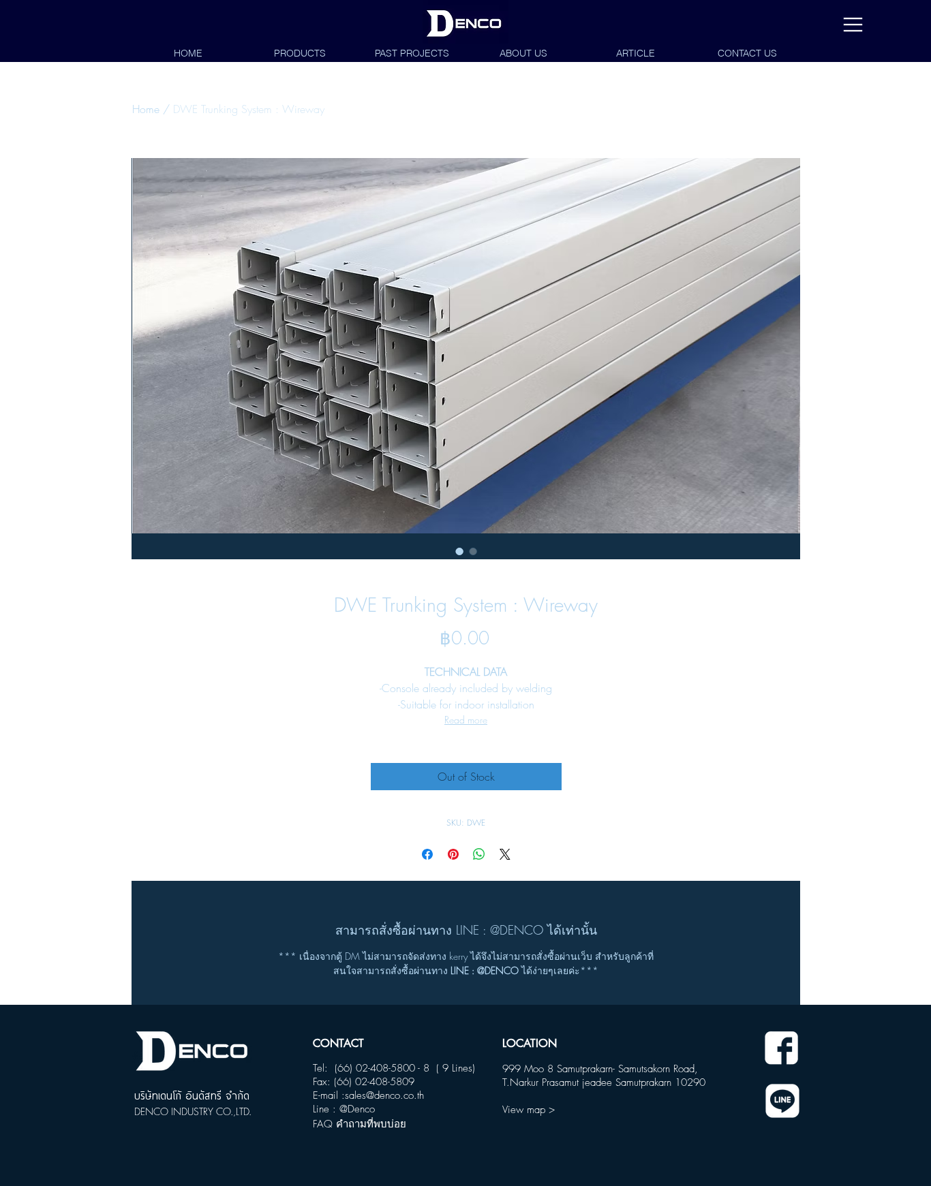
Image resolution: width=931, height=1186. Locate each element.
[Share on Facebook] (427, 854)
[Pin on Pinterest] (453, 854)
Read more (465, 719)
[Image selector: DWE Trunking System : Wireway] (459, 551)
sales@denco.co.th (384, 1095)
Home (145, 109)
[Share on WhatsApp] (479, 854)
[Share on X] (505, 854)
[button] (853, 25)
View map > (528, 1110)
